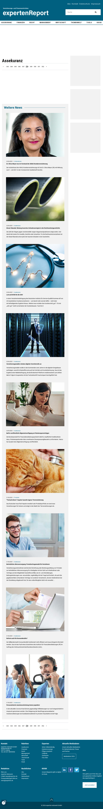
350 (35, 66)
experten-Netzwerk (7, 774)
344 (11, 66)
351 (39, 66)
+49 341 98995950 (9, 752)
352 (43, 66)
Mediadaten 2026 (69, 756)
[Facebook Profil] (70, 770)
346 (19, 66)
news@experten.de (7, 780)
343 (7, 66)
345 (15, 66)
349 (31, 66)
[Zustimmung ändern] (4, 802)
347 (23, 66)
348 (27, 66)
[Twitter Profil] (76, 770)
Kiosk (45, 774)
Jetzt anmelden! (90, 785)
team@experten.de (11, 776)
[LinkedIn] (64, 770)
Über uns (4, 772)
